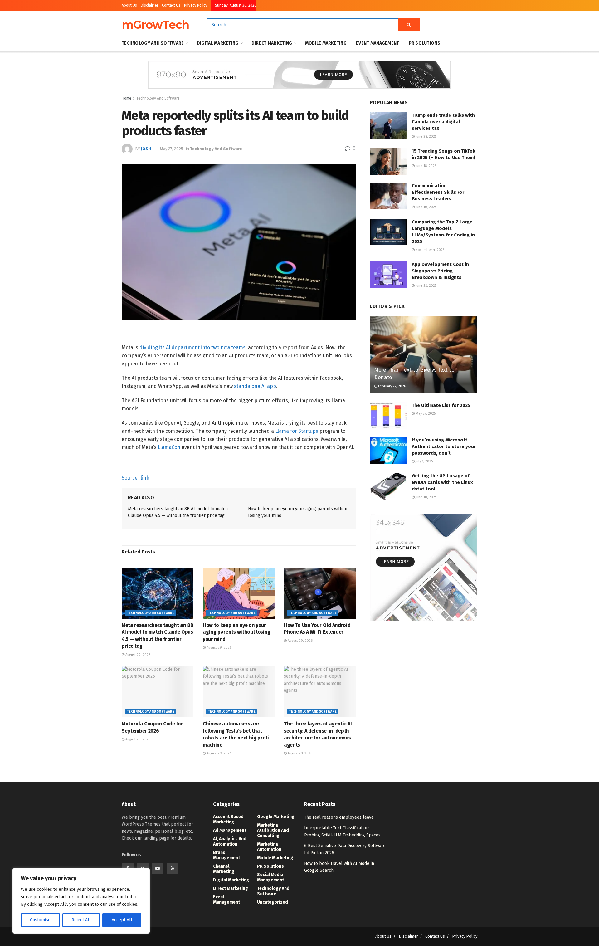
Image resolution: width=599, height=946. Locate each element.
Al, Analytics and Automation (229, 841)
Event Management (377, 43)
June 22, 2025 (425, 286)
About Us (129, 5)
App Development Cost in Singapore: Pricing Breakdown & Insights (440, 270)
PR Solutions (424, 43)
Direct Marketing (271, 43)
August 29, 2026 (137, 655)
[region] (81, 901)
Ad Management (229, 830)
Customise (40, 920)
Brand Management (226, 855)
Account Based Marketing (228, 819)
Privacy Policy (195, 5)
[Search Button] (409, 24)
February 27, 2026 (391, 386)
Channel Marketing (223, 869)
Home (126, 98)
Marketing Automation (269, 846)
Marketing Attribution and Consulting (273, 830)
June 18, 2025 (425, 166)
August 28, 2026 (299, 753)
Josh (146, 148)
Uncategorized (272, 902)
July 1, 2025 (424, 461)
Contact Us (171, 5)
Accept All (122, 920)
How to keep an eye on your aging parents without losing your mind (236, 632)
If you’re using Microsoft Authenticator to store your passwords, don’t (444, 446)
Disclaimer (149, 5)
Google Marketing (276, 816)
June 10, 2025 (425, 207)
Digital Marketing (218, 43)
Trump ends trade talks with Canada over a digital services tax (443, 121)
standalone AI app (255, 386)
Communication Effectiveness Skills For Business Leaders (438, 192)
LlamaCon (169, 447)
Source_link (135, 478)
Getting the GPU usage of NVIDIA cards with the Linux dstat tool (442, 482)
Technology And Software (153, 43)
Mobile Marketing (326, 43)
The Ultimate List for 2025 (441, 405)
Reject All (81, 920)
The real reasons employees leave (339, 817)
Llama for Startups (296, 431)
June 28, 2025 (425, 136)
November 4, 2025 (429, 250)
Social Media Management (270, 877)
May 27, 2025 (171, 148)
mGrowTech (155, 24)
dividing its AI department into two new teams (192, 347)
